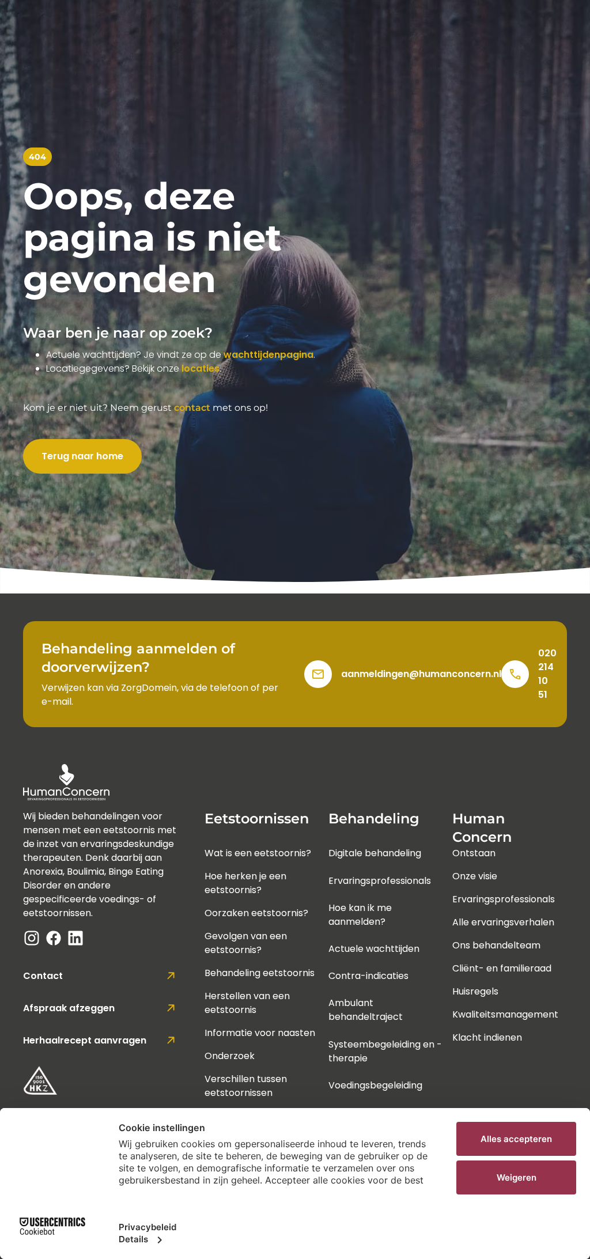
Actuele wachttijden (373, 948)
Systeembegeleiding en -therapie (385, 1051)
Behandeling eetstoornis (260, 973)
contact (192, 407)
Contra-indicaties (368, 975)
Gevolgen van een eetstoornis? (246, 942)
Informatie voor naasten (260, 1032)
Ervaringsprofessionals (379, 880)
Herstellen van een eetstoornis (247, 1002)
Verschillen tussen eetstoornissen (246, 1085)
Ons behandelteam (496, 945)
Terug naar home (82, 456)
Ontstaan (474, 853)
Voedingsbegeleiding (375, 1085)
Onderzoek (230, 1056)
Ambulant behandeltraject (365, 1009)
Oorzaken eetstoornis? (256, 913)
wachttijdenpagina (268, 354)
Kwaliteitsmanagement (505, 1014)
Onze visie (474, 876)
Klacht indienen (487, 1037)
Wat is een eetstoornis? (258, 853)
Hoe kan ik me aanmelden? (360, 914)
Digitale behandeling (374, 853)
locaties (200, 368)
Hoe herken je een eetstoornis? (245, 883)
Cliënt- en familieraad (501, 968)
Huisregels (475, 991)
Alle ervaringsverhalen (503, 922)
